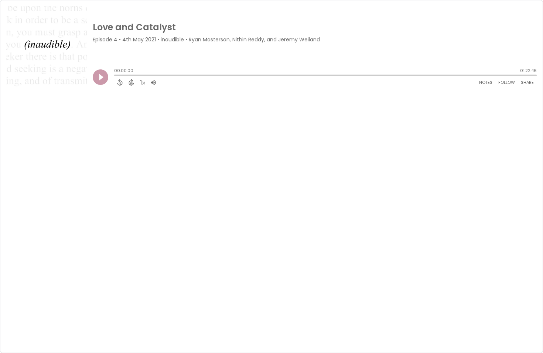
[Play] (100, 77)
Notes (485, 82)
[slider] (116, 76)
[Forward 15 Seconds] (131, 82)
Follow (506, 82)
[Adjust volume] (153, 82)
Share (527, 82)
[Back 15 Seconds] (120, 82)
